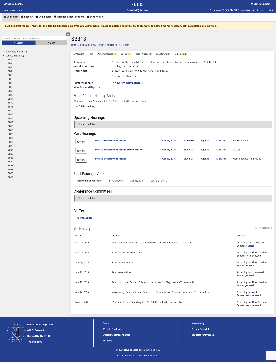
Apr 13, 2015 (169, 158)
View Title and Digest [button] (86, 87)
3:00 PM (188, 158)
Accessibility (197, 323)
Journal (250, 245)
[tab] (78, 54)
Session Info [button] (96, 16)
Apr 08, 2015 (169, 149)
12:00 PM (189, 140)
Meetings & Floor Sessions (70, 16)
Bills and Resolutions (92, 45)
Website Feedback (112, 329)
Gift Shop (107, 340)
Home (74, 45)
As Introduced (85, 217)
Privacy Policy (198, 329)
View (82, 141)
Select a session (11, 10)
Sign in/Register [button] (262, 4)
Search (19, 42)
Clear (52, 42)
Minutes (221, 140)
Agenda (205, 140)
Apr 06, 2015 (169, 140)
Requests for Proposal (202, 335)
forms (35, 25)
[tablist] (172, 182)
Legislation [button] (12, 16)
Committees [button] (44, 16)
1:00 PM (188, 149)
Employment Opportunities (116, 335)
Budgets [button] (28, 16)
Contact (107, 323)
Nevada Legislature (13, 4)
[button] (127, 82)
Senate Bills (113, 45)
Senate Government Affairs (110, 140)
